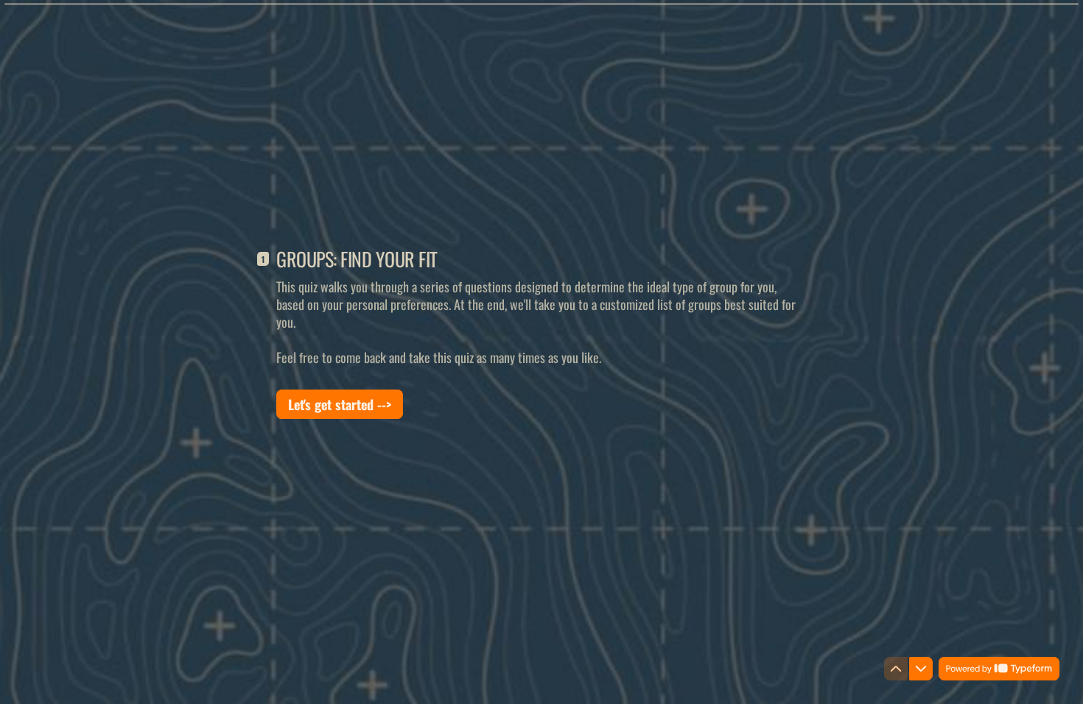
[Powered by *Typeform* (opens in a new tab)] (999, 668)
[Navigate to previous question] (896, 668)
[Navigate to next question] (921, 668)
